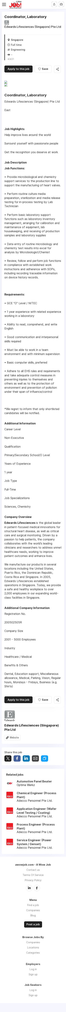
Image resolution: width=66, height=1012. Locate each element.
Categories (33, 952)
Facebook (37, 888)
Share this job (57, 69)
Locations (33, 947)
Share (17, 758)
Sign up (33, 974)
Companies (33, 910)
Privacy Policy (33, 880)
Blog (33, 915)
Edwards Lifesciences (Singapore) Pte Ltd (32, 26)
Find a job (33, 905)
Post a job (33, 924)
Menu (4, 4)
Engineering (18, 49)
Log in (33, 969)
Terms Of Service (33, 875)
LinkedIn (29, 888)
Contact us (33, 869)
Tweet (7, 758)
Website (14, 737)
